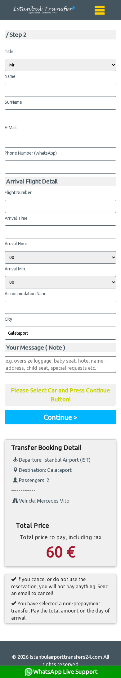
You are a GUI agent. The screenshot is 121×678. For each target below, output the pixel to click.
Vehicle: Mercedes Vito (43, 501)
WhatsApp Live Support (65, 671)
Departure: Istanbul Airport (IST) (54, 460)
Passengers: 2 (33, 480)
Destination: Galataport (45, 470)
